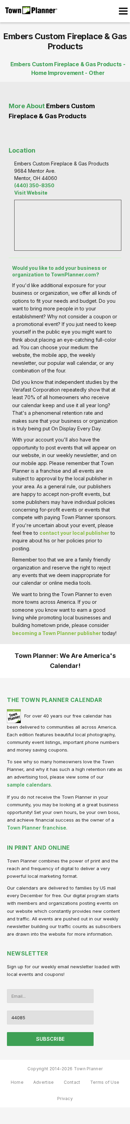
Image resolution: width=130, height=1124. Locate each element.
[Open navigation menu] (123, 11)
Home (17, 1082)
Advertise (43, 1082)
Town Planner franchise (36, 828)
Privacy (65, 1098)
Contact (72, 1082)
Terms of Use (105, 1082)
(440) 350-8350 (34, 185)
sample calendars (29, 785)
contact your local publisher (74, 533)
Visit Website (30, 193)
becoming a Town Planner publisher (56, 633)
